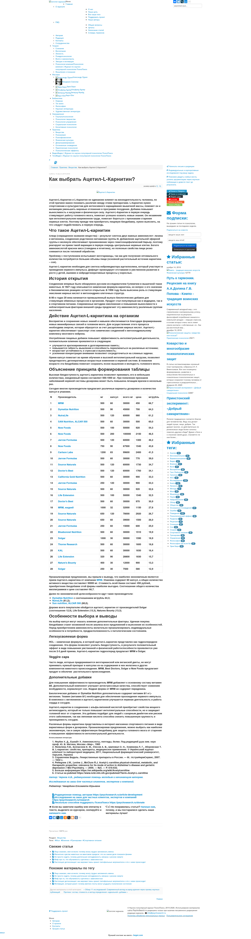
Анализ (173, 453)
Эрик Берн (174, 546)
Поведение (174, 513)
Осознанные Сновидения (181, 507)
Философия (175, 540)
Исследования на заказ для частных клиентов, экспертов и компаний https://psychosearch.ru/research (94, 798)
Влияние (65, 840)
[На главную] (57, 1)
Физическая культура (176, 272)
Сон (171, 527)
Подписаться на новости (177, 230)
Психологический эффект (181, 516)
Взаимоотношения (178, 458)
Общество (174, 505)
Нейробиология (176, 499)
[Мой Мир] (185, 1)
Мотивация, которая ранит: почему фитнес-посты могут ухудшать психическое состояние (93, 883)
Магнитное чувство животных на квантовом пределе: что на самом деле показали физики (93, 854)
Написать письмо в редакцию (181, 166)
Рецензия (174, 521)
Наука (172, 496)
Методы (173, 488)
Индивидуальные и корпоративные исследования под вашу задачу (183, 171)
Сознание (174, 524)
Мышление (174, 494)
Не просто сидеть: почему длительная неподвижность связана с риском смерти (88, 856)
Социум (173, 529)
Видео (172, 461)
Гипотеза (174, 474)
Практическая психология (178, 338)
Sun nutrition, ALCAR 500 (66, 603)
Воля (172, 466)
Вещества (73, 167)
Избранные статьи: (181, 259)
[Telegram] (178, 1)
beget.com (138, 935)
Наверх (159, 898)
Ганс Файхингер (177, 472)
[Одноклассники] (65, 817)
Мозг (58, 840)
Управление (175, 538)
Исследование (176, 480)
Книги (172, 483)
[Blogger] (72, 817)
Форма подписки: (177, 215)
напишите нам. (57, 813)
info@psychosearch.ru (156, 913)
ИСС (172, 477)
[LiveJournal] (182, 1)
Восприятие (175, 469)
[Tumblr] (76, 817)
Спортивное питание (93, 840)
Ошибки (173, 510)
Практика (63, 167)
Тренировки (77, 840)
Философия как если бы (180, 543)
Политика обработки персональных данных (146, 915)
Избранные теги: (181, 445)
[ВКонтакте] (174, 1)
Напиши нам (148, 806)
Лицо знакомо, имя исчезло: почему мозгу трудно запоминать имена (84, 851)
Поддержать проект (59, 911)
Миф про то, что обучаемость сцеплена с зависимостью (78, 859)
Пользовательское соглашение (179, 915)
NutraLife (57, 600)
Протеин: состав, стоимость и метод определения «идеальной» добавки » (96, 892)
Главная (54, 167)
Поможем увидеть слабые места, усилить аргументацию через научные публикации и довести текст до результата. (183, 180)
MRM (99, 580)
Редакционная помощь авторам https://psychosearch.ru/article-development (98, 794)
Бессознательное (177, 455)
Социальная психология (177, 392)
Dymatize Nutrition (62, 598)
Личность (174, 485)
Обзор (172, 502)
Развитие (174, 518)
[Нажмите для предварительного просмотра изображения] (106, 192)
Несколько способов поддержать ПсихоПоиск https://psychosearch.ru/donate (99, 802)
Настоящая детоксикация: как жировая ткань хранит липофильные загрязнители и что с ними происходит (100, 862)
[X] (68, 817)
